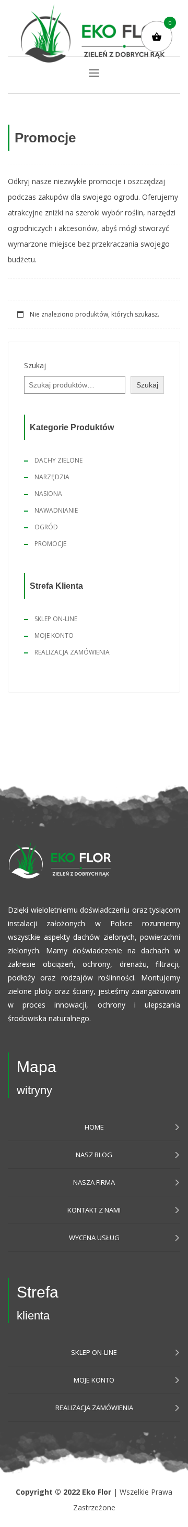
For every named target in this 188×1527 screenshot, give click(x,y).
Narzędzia (51, 476)
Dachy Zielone (58, 460)
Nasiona (48, 493)
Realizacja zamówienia (72, 652)
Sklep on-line (55, 618)
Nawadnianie (56, 510)
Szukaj (35, 365)
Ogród (46, 527)
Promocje (50, 543)
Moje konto (54, 635)
